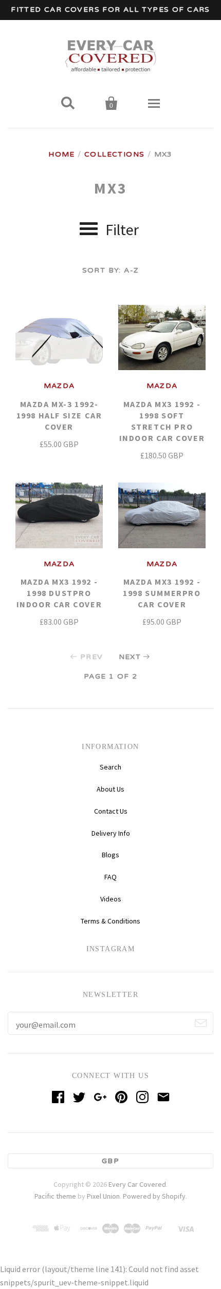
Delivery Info (110, 833)
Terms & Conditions (110, 921)
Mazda (59, 385)
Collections (114, 154)
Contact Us (110, 811)
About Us (110, 789)
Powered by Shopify (154, 1196)
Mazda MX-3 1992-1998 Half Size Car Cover (59, 415)
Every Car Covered (137, 1184)
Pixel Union (103, 1196)
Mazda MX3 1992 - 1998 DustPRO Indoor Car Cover (59, 592)
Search (110, 767)
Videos (110, 898)
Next (130, 656)
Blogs (110, 854)
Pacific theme (55, 1196)
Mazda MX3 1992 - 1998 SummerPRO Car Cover (161, 592)
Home (61, 154)
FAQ (110, 876)
